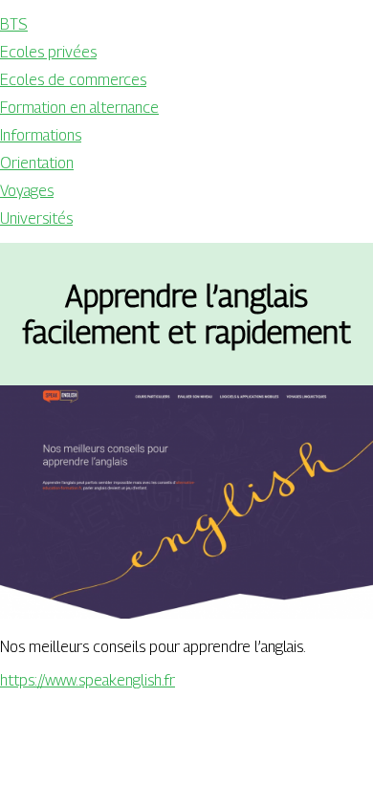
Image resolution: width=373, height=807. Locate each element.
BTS (14, 24)
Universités (36, 218)
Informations (40, 135)
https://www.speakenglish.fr (87, 680)
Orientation (37, 163)
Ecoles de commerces (73, 80)
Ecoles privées (48, 52)
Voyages (27, 191)
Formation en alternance (79, 107)
